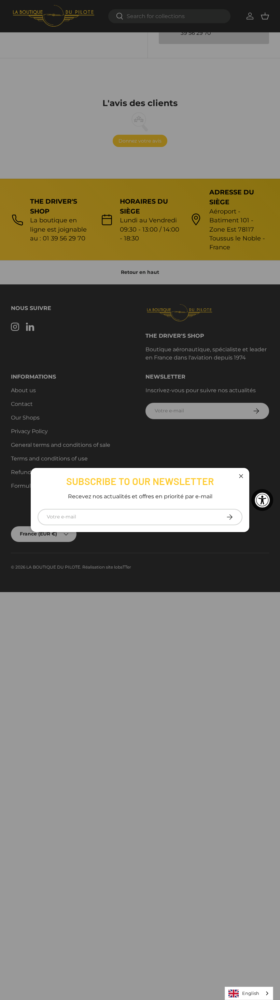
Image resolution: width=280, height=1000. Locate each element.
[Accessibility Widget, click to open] (262, 500)
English (250, 993)
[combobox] (249, 993)
